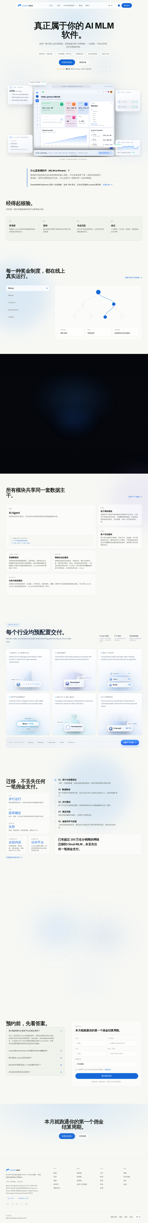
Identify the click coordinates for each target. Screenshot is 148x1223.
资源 (87, 5)
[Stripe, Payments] (65, 400)
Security (90, 448)
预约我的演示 (107, 1076)
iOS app (11, 1198)
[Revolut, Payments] (49, 400)
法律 (125, 1184)
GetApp (35, 902)
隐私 (120, 1217)
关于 (101, 1173)
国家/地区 (114, 1217)
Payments (50, 448)
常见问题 (126, 1177)
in (7, 1204)
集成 (80, 5)
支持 (101, 1181)
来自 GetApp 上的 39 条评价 (81, 69)
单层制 (79, 1181)
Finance (71, 742)
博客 (125, 1173)
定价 (55, 1177)
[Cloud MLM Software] (25, 5)
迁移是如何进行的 (13, 857)
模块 (55, 1173)
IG (26, 1204)
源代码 (56, 1184)
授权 (55, 1181)
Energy (30, 742)
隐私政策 (108, 1069)
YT (17, 1204)
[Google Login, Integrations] (100, 387)
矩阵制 (79, 1177)
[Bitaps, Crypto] (99, 400)
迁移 (101, 1188)
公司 (76, 1049)
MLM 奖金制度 (69, 5)
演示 (58, 5)
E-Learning (51, 742)
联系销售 (82, 1136)
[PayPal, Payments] (82, 400)
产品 (50, 5)
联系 (101, 1177)
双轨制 (79, 1173)
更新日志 (57, 1188)
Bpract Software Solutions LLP (16, 1218)
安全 (101, 1184)
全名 (76, 1038)
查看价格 (82, 62)
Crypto (63, 448)
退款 (125, 1217)
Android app (23, 1198)
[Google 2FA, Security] (47, 386)
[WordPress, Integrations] (112, 406)
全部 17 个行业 (128, 742)
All (38, 448)
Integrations (106, 448)
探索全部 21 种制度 (132, 278)
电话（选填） (112, 1049)
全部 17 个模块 (134, 497)
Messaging (76, 448)
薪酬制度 (78, 1059)
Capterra (25, 902)
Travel (62, 742)
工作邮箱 (111, 1038)
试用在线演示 (67, 62)
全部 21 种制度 (82, 1184)
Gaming (40, 742)
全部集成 (72, 457)
